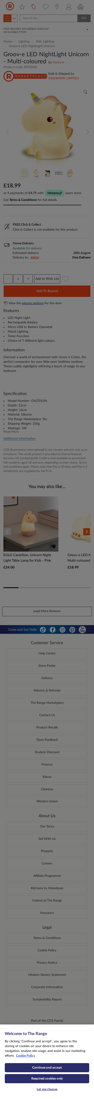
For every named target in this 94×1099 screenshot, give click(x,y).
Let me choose (47, 1089)
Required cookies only (47, 1078)
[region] (47, 1061)
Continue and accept (47, 1067)
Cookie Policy (25, 1055)
